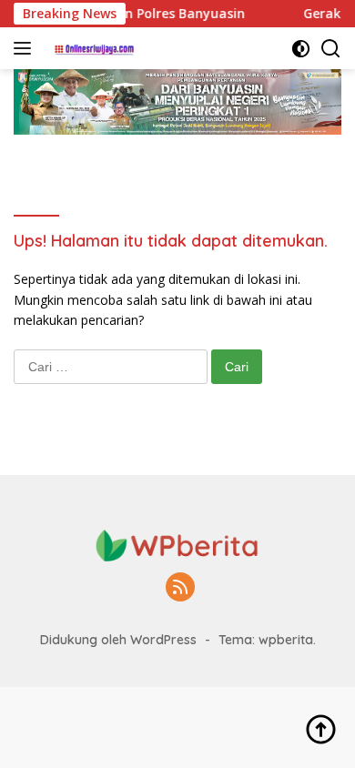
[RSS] (180, 588)
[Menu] (26, 48)
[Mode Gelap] (300, 49)
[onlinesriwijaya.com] (93, 48)
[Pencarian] (330, 49)
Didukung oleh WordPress (118, 640)
